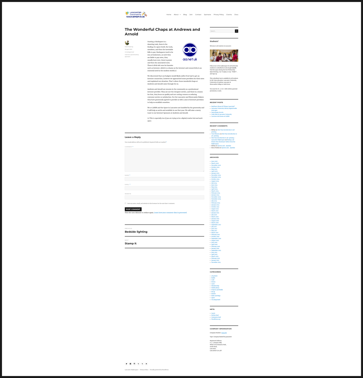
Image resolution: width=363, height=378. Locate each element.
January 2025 (215, 173)
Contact (198, 14)
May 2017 (214, 230)
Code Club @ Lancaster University (221, 114)
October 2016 (215, 236)
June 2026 (214, 161)
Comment (129, 147)
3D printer (214, 276)
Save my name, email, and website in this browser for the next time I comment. (151, 203)
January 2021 (215, 213)
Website (128, 193)
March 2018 (214, 223)
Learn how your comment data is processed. (170, 213)
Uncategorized (129, 52)
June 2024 (214, 185)
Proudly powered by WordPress (159, 370)
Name (127, 175)
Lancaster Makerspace (131, 370)
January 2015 (215, 260)
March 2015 (214, 256)
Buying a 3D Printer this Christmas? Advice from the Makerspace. (223, 142)
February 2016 (215, 246)
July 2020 (214, 215)
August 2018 (215, 221)
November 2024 (216, 177)
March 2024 (215, 191)
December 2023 (216, 197)
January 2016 (215, 248)
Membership (215, 286)
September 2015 (216, 250)
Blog (185, 14)
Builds (213, 278)
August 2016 (215, 240)
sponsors (127, 56)
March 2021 (214, 211)
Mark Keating (129, 46)
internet (127, 54)
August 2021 (215, 209)
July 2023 (214, 201)
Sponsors (207, 14)
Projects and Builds (217, 290)
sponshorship (134, 54)
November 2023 (216, 199)
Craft (212, 280)
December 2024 (216, 175)
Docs (236, 14)
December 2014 (216, 262)
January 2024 (215, 195)
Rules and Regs (215, 296)
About (176, 14)
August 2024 (215, 181)
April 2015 (214, 254)
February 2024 (215, 193)
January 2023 (215, 205)
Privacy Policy (219, 14)
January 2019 (215, 219)
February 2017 (215, 234)
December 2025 (216, 165)
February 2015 (215, 258)
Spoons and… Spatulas (224, 146)
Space (213, 297)
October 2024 (215, 179)
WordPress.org (215, 319)
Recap (213, 292)
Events (229, 14)
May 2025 (214, 169)
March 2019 (215, 217)
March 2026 (215, 163)
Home (168, 14)
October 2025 (215, 167)
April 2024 (214, 189)
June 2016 (214, 242)
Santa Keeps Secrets (217, 112)
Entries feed (215, 315)
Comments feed (216, 317)
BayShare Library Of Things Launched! (223, 106)
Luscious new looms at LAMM (220, 116)
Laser (213, 284)
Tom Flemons (215, 134)
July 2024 (214, 183)
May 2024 (214, 187)
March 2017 (214, 232)
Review (213, 294)
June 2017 (214, 228)
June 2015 (214, 252)
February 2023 (215, 203)
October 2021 (215, 207)
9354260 (224, 333)
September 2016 (216, 238)
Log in (213, 313)
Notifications (215, 288)
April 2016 (214, 244)
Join (191, 14)
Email (127, 184)
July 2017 (214, 226)
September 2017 (216, 224)
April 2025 (214, 171)
